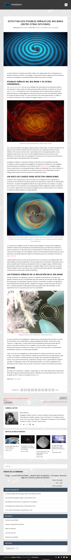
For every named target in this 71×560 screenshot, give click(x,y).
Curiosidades (44, 27)
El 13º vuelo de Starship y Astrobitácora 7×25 (18, 510)
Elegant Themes (16, 557)
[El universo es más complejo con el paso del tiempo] (28, 439)
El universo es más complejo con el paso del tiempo (27, 447)
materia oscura (44, 166)
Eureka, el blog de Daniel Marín (14, 524)
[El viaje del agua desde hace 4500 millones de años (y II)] (59, 439)
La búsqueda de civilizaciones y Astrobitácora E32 (20, 506)
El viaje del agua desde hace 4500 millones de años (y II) (58, 448)
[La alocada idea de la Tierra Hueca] (12, 439)
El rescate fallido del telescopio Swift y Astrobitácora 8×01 (23, 494)
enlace (37, 375)
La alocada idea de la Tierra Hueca (12, 447)
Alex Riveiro (24, 27)
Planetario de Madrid (11, 537)
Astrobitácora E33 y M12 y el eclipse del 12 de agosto (21, 502)
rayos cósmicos (11, 256)
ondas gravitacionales (15, 87)
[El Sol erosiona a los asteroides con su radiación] (43, 442)
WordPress (35, 557)
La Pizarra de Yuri (10, 533)
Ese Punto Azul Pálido (11, 520)
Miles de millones (10, 528)
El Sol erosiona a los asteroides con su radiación (42, 453)
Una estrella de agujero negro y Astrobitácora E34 (20, 498)
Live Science (17, 379)
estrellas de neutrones (49, 97)
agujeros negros (11, 91)
